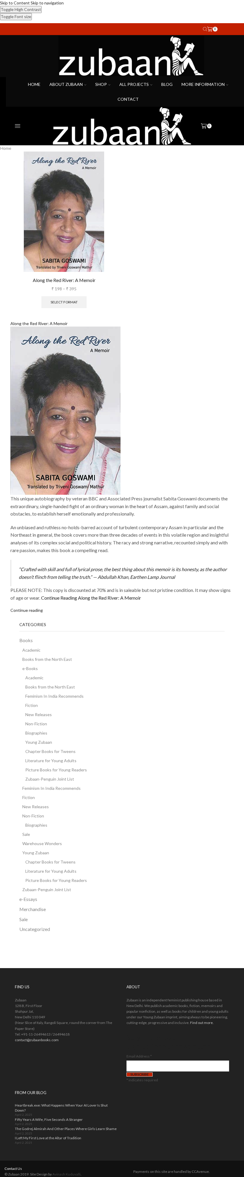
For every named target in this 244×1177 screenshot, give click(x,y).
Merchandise (32, 909)
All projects (134, 84)
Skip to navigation (47, 2)
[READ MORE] (52, 414)
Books (26, 640)
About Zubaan (66, 84)
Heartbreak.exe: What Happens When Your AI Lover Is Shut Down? (61, 1108)
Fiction (31, 705)
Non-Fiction (36, 723)
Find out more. (202, 1022)
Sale (26, 834)
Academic (31, 650)
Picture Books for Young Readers (56, 769)
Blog (167, 84)
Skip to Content (15, 2)
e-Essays (28, 899)
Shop (101, 84)
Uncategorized (34, 929)
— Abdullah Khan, (133, 577)
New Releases (38, 714)
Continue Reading (91, 598)
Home (34, 84)
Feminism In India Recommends (54, 696)
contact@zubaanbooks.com (37, 1040)
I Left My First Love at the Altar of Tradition (48, 1138)
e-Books (30, 668)
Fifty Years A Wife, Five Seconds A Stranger (49, 1119)
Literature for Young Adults (50, 760)
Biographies (36, 732)
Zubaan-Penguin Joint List (49, 778)
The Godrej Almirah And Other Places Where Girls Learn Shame (66, 1128)
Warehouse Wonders (42, 843)
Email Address (139, 1056)
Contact (128, 99)
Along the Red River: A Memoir (64, 280)
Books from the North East (47, 659)
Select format (64, 302)
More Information (203, 84)
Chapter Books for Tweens (50, 751)
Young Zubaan (38, 742)
